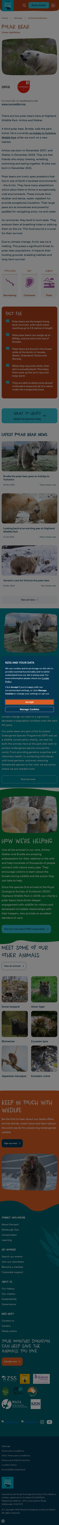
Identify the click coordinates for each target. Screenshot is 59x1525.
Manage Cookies (29, 709)
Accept (29, 702)
